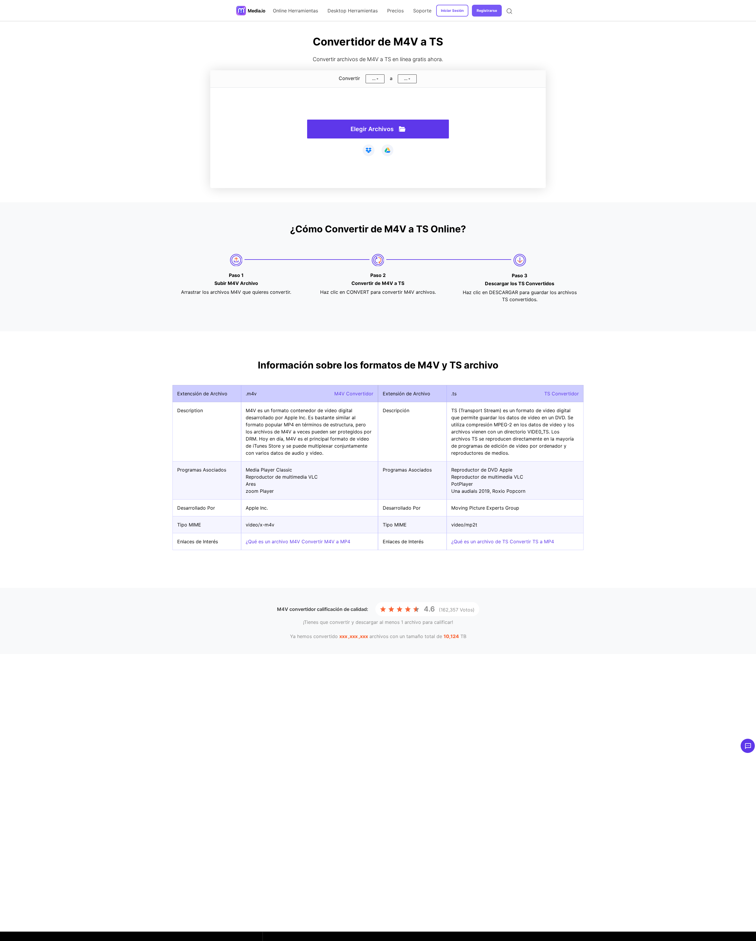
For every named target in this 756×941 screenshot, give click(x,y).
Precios (395, 11)
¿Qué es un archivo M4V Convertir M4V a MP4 (298, 541)
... (374, 78)
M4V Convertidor (353, 394)
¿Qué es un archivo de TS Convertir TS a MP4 (502, 541)
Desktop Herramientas (353, 11)
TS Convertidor (561, 394)
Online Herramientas (295, 11)
